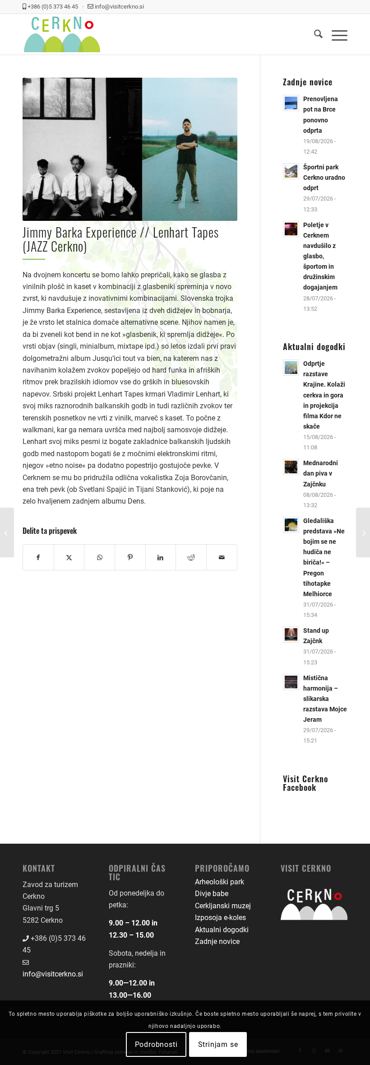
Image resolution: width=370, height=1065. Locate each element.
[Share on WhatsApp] (99, 557)
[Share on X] (69, 557)
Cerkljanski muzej (223, 906)
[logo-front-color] (62, 34)
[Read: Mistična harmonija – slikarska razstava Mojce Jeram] (291, 682)
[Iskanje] (314, 34)
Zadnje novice (217, 941)
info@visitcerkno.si (53, 974)
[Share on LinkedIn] (161, 557)
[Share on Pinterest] (130, 557)
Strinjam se (218, 1044)
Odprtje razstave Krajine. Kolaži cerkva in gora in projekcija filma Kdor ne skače (324, 395)
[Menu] (335, 34)
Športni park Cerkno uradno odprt (324, 177)
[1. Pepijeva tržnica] (363, 532)
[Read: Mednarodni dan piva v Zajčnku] (291, 467)
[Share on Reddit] (191, 557)
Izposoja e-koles (220, 917)
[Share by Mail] (222, 557)
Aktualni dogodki (222, 929)
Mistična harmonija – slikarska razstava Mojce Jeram (325, 699)
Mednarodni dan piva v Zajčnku (320, 473)
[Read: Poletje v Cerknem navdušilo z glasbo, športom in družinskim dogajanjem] (291, 229)
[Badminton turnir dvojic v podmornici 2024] (7, 532)
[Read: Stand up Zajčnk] (291, 634)
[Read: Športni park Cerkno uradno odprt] (291, 171)
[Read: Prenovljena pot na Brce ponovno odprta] (291, 103)
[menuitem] (314, 34)
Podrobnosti (156, 1044)
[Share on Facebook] (38, 557)
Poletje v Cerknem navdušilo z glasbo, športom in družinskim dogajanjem (320, 256)
